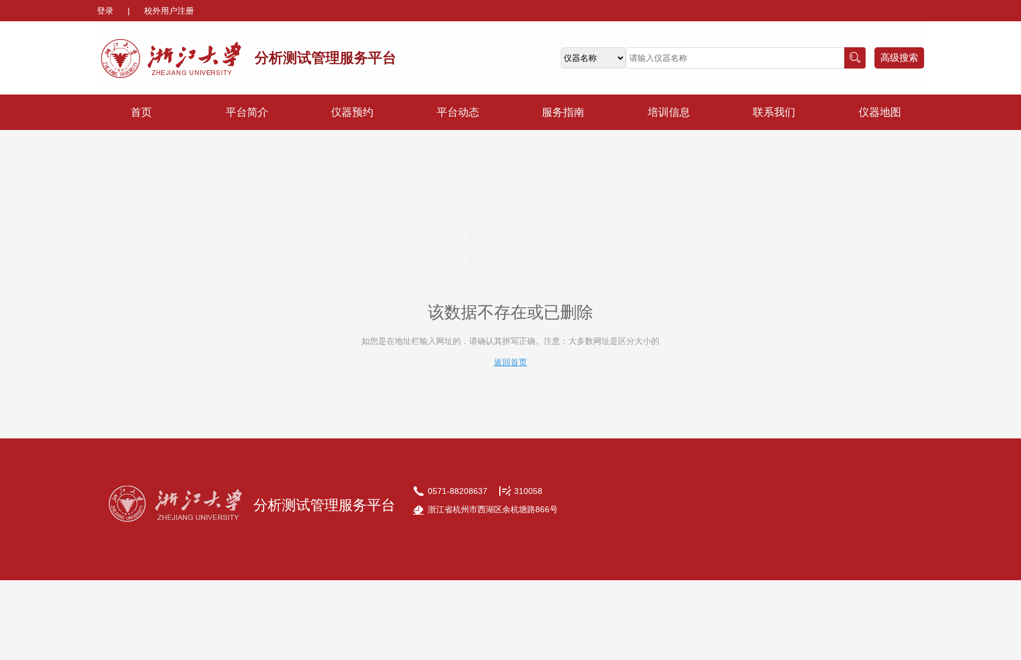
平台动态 (458, 112)
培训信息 (669, 112)
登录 (106, 10)
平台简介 (247, 112)
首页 (141, 112)
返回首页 (510, 362)
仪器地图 (880, 112)
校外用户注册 (169, 10)
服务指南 (563, 112)
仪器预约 (352, 112)
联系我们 (774, 112)
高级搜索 (899, 58)
